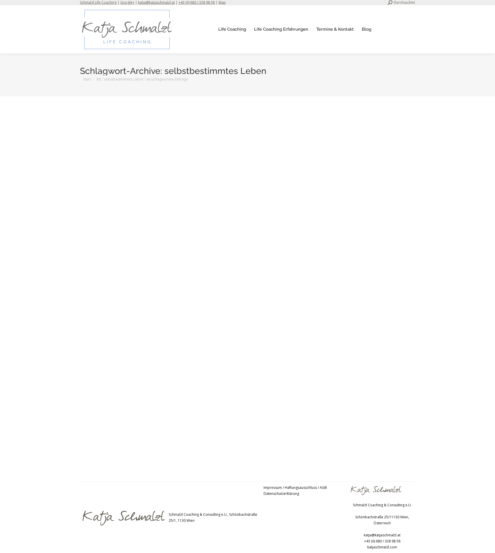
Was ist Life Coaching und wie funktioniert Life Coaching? (145, 254)
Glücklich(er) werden (103, 441)
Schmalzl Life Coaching (98, 2)
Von (128, 263)
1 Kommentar (196, 441)
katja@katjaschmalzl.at (156, 2)
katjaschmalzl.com (382, 547)
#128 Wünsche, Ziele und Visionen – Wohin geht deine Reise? (149, 432)
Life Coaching (98, 263)
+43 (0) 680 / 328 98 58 (196, 2)
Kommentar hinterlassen (197, 263)
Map (222, 2)
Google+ (127, 2)
